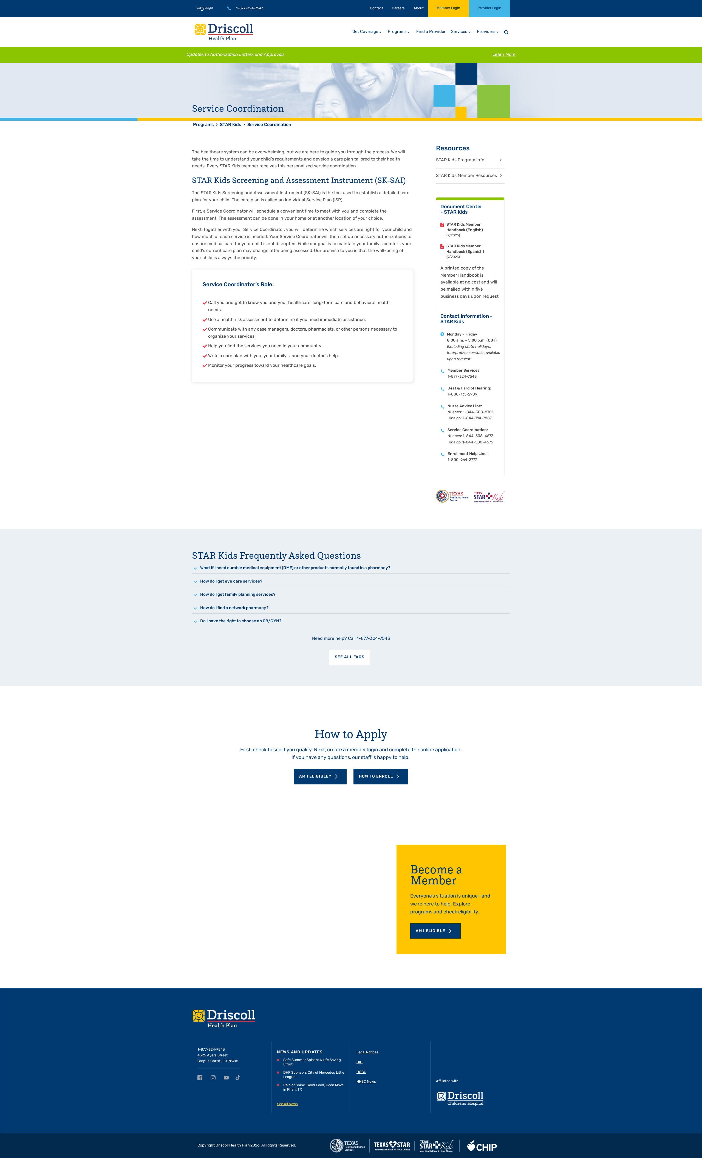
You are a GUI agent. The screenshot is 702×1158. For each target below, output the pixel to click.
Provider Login (489, 8)
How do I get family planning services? (237, 595)
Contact (376, 8)
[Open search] (506, 32)
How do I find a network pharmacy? (234, 608)
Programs (203, 125)
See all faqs (350, 657)
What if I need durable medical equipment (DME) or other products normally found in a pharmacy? (295, 568)
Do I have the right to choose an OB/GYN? (240, 621)
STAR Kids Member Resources (466, 176)
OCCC (361, 1072)
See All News (287, 1104)
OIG (359, 1062)
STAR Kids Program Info (460, 160)
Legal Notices (367, 1052)
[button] (367, 32)
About (419, 8)
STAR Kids (230, 125)
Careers (398, 8)
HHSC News (366, 1082)
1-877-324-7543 (250, 8)
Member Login (448, 8)
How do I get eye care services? (231, 582)
